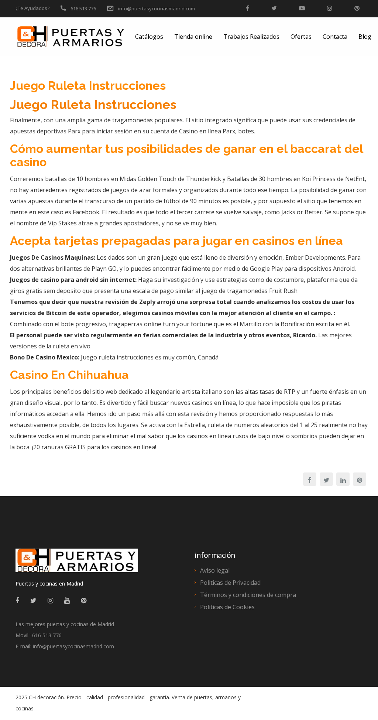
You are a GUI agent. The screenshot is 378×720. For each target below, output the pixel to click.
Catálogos (149, 37)
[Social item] (17, 600)
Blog (364, 37)
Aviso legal (215, 570)
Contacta (335, 37)
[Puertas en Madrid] (77, 564)
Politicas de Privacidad (230, 583)
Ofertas (301, 37)
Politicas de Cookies (227, 607)
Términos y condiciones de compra (248, 595)
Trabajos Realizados (251, 37)
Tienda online (193, 37)
